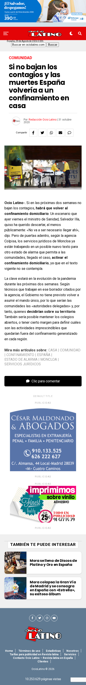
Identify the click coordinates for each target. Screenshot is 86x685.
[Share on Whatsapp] (51, 133)
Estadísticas (53, 650)
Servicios (70, 654)
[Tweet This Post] (42, 133)
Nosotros (72, 650)
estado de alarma (20, 359)
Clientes (42, 661)
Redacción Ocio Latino (42, 119)
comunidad (70, 350)
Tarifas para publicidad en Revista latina (34, 654)
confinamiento (20, 355)
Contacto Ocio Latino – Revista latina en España (43, 658)
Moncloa (48, 359)
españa (43, 355)
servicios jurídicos (22, 364)
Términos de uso (29, 650)
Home (9, 650)
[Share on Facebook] (33, 133)
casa (52, 350)
